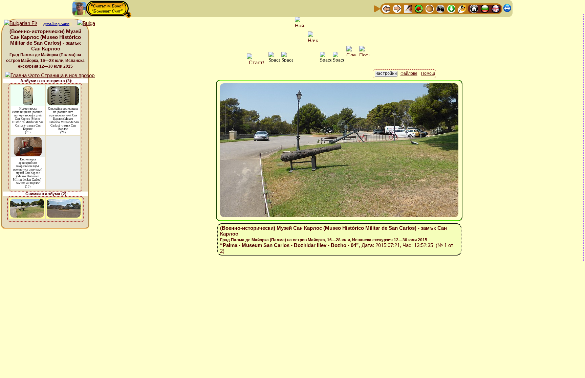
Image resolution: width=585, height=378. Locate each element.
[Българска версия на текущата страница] (94, 23)
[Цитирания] (419, 8)
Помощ (428, 73)
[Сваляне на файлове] (451, 8)
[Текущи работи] (430, 8)
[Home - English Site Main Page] (496, 8)
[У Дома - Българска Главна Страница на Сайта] (485, 8)
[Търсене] (462, 8)
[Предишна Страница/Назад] (386, 8)
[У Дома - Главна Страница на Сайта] (474, 8)
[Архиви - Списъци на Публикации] (408, 8)
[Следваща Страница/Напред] (397, 8)
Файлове (408, 73)
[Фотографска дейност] (440, 8)
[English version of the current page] (20, 23)
